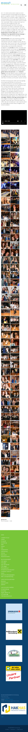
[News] (10, 3)
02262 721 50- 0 (9, 699)
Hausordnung (4, 551)
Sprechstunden (4, 583)
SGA (2, 548)
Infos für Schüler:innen (7, 579)
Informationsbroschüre (6, 596)
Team (2, 544)
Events (2, 573)
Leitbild (2, 539)
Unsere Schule (5, 537)
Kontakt (7, 729)
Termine (3, 553)
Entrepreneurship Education (7, 569)
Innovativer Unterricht (6, 571)
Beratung (3, 581)
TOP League (4, 566)
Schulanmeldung (5, 589)
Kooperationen (4, 549)
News (2, 535)
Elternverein (4, 555)
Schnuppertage (4, 594)
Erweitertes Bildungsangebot (8, 575)
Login (2, 716)
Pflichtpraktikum (5, 568)
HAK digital (3, 563)
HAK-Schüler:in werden (7, 587)
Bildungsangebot (6, 559)
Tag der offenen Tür (5, 592)
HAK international (5, 564)
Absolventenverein (5, 556)
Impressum (13, 729)
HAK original (4, 561)
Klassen (3, 546)
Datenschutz (20, 729)
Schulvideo (3, 591)
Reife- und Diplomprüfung (7, 576)
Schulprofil (3, 541)
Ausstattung (4, 543)
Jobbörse (3, 584)
